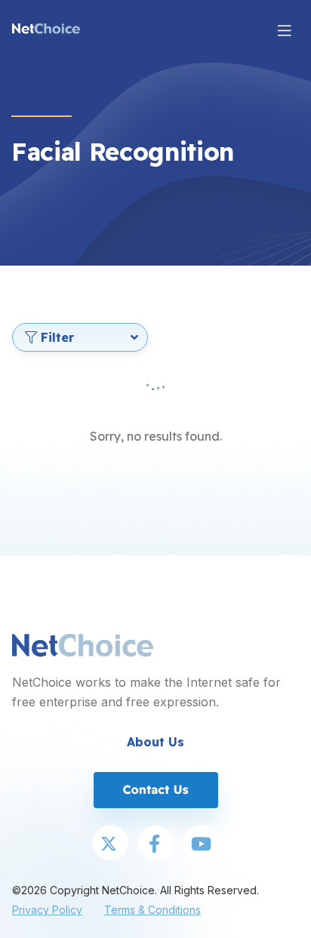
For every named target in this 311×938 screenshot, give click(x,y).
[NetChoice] (46, 30)
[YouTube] (200, 844)
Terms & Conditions (152, 909)
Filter (57, 337)
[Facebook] (155, 844)
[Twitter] (110, 844)
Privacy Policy (47, 909)
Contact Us (155, 789)
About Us (155, 741)
